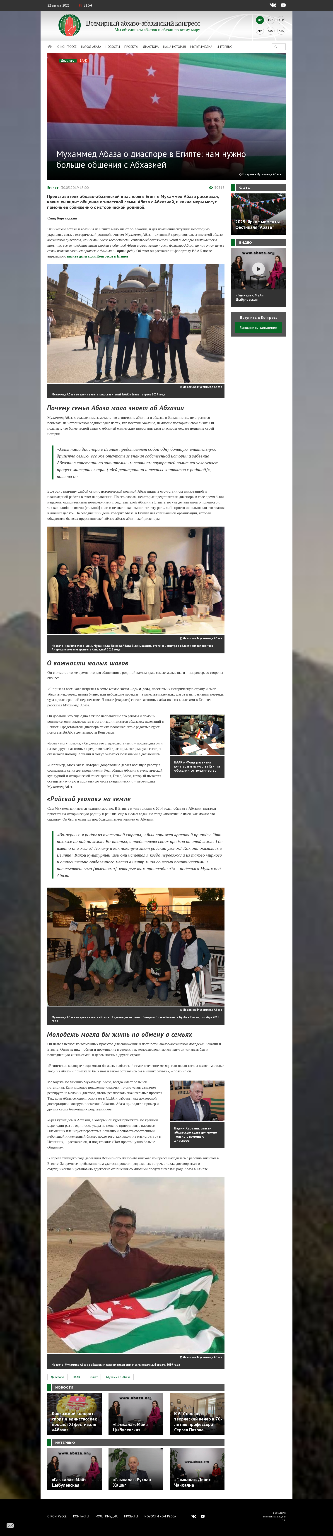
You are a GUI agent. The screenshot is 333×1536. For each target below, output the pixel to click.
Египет (53, 187)
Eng (270, 20)
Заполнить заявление (258, 327)
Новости (113, 47)
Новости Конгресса (160, 1516)
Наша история (174, 47)
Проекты (131, 47)
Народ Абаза (91, 47)
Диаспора (151, 47)
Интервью (224, 47)
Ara (281, 30)
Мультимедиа (201, 47)
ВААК (83, 61)
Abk (260, 30)
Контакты (81, 1516)
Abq (270, 30)
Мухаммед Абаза (118, 1377)
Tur (281, 20)
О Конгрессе (67, 47)
